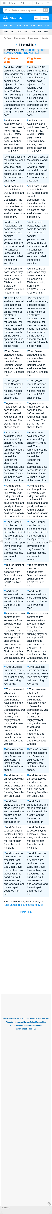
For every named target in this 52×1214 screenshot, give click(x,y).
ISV (11, 52)
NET (21, 52)
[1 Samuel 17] (48, 547)
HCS (42, 50)
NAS (16, 52)
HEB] (36, 52)
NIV (26, 52)
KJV (6, 52)
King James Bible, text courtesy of (23, 904)
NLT (31, 52)
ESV (37, 50)
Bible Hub (26, 912)
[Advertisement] (29, 972)
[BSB (26, 50)
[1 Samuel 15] (3, 547)
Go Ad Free (5, 1208)
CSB (31, 50)
